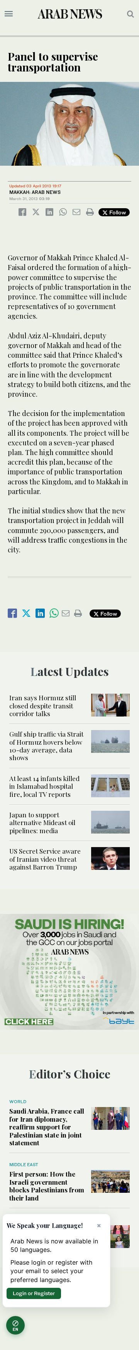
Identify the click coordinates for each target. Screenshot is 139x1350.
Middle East (23, 1164)
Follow (117, 212)
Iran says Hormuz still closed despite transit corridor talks (42, 705)
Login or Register (34, 1293)
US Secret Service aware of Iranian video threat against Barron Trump (45, 859)
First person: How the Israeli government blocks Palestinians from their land (46, 1186)
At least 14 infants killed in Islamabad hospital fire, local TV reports (44, 786)
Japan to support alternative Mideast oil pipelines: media (42, 822)
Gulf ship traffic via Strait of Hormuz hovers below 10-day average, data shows (46, 746)
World (17, 1101)
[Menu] (9, 14)
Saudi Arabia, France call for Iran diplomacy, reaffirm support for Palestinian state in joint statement (46, 1127)
